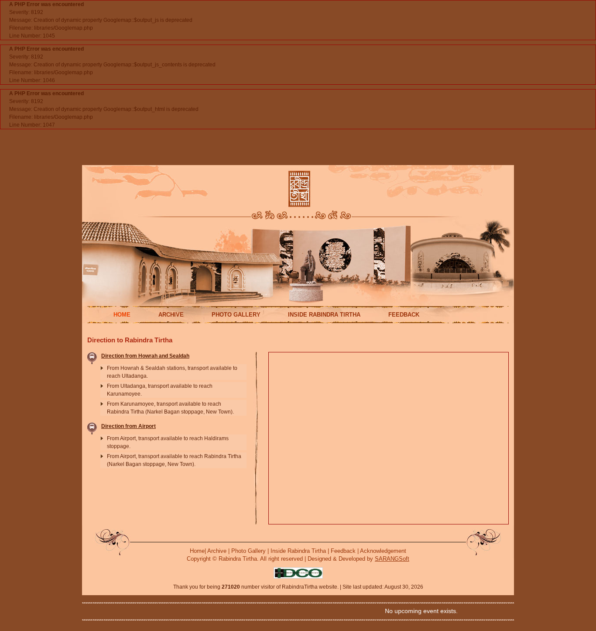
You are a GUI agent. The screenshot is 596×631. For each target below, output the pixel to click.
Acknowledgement (383, 551)
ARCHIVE (171, 314)
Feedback (343, 551)
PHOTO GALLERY (236, 314)
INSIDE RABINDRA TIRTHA (324, 314)
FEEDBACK (403, 314)
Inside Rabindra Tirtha (298, 551)
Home (197, 551)
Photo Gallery (248, 551)
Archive (216, 551)
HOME (121, 314)
